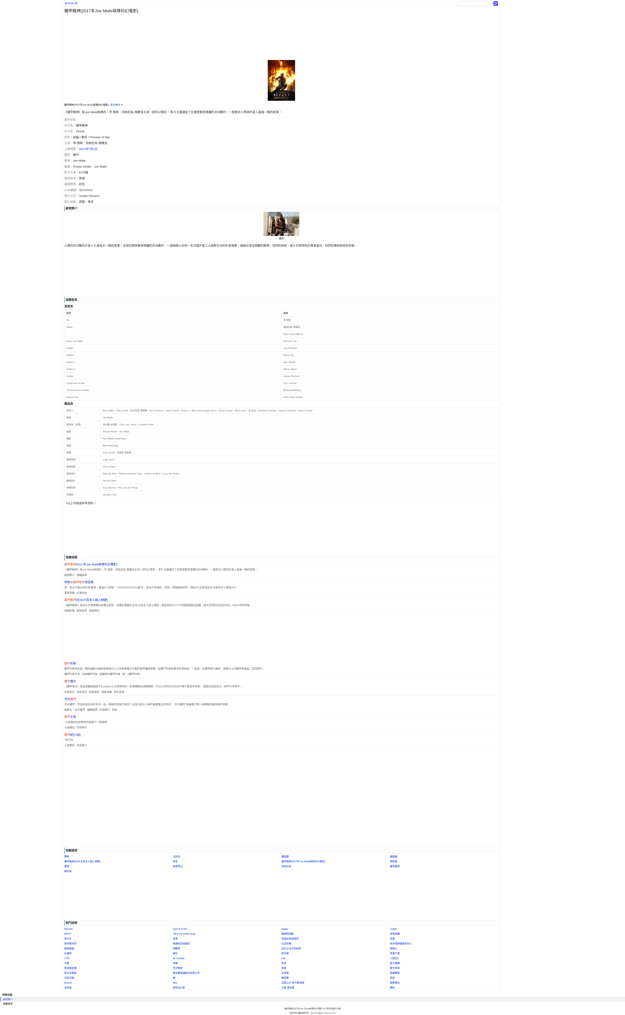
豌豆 (175, 953)
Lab (283, 958)
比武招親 (286, 943)
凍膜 (175, 963)
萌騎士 (393, 948)
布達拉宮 (286, 866)
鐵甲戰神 (395, 866)
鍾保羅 (285, 977)
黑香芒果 (395, 953)
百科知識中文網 (333, 1008)
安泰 (175, 938)
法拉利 (176, 856)
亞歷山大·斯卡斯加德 (292, 982)
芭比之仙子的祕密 (291, 948)
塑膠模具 (395, 982)
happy (284, 928)
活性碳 (68, 987)
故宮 (175, 861)
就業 (392, 938)
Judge (393, 928)
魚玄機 (285, 953)
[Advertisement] (160, 37)
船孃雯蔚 (395, 972)
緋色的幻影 (179, 987)
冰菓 (66, 963)
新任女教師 (70, 972)
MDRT (67, 933)
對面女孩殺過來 (290, 938)
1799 (66, 958)
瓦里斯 (285, 972)
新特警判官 (70, 943)
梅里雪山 (178, 866)
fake (175, 982)
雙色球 (68, 871)
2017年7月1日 (88, 149)
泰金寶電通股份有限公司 (186, 972)
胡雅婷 (176, 948)
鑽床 (392, 987)
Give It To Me (180, 928)
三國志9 (394, 958)
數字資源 (395, 968)
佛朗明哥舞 (287, 933)
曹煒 (66, 866)
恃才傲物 (178, 968)
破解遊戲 (69, 948)
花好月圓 (69, 977)
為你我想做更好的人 (401, 943)
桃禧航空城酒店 (181, 943)
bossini (68, 982)
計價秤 (68, 953)
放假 (283, 968)
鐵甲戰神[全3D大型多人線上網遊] (82, 861)
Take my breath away (184, 933)
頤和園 (393, 861)
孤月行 (68, 938)
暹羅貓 (393, 856)
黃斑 (392, 977)
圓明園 (285, 856)
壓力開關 (395, 963)
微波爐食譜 (70, 968)
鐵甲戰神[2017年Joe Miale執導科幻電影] (303, 861)
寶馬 (66, 856)
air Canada (178, 958)
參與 (283, 963)
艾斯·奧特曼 (287, 987)
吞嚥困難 (395, 933)
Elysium (68, 928)
